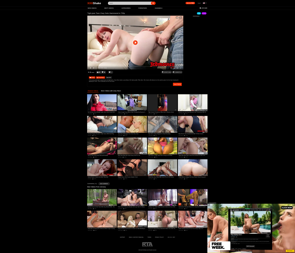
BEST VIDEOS (109, 8)
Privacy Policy (159, 237)
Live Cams (204, 8)
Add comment (104, 183)
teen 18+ (109, 77)
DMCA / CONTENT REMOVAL (136, 237)
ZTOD (92, 77)
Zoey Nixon (101, 77)
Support (122, 237)
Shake (94, 3)
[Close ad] (293, 205)
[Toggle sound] (208, 205)
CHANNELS (158, 8)
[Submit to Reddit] (177, 17)
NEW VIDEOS (92, 8)
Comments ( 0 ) (92, 183)
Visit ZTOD (177, 84)
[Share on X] (180, 17)
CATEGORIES (126, 8)
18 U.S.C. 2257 (171, 237)
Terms (149, 237)
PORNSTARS (142, 8)
